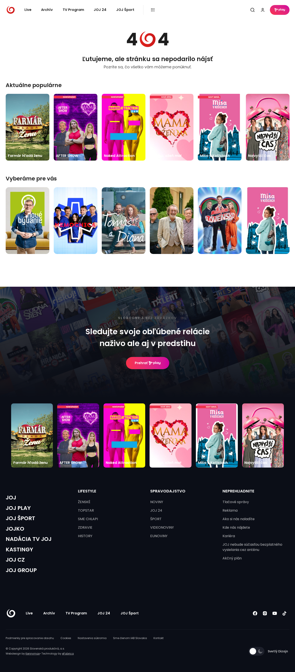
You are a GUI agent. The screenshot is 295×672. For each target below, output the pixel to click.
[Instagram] (265, 613)
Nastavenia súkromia (92, 638)
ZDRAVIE (85, 527)
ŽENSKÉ (84, 501)
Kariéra (229, 535)
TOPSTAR (86, 510)
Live (27, 9)
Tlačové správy (236, 501)
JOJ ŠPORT (20, 518)
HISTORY (85, 535)
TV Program (73, 9)
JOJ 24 (100, 9)
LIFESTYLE (87, 491)
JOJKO (15, 529)
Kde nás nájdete (236, 527)
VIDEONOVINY (162, 527)
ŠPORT (156, 518)
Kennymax (33, 653)
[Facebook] (255, 613)
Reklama (230, 510)
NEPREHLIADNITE (238, 491)
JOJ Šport (125, 9)
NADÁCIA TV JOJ (29, 539)
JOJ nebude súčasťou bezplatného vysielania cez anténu (252, 547)
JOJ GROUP (21, 570)
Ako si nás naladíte (239, 518)
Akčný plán (232, 558)
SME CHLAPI (88, 518)
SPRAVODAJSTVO (167, 491)
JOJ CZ (15, 560)
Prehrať (141, 363)
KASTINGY (19, 549)
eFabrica (68, 653)
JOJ (11, 497)
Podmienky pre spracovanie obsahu (30, 638)
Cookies (65, 638)
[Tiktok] (285, 613)
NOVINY (156, 501)
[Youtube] (275, 613)
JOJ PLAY (18, 508)
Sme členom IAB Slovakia (130, 638)
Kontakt (159, 638)
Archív (47, 9)
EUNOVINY (158, 535)
